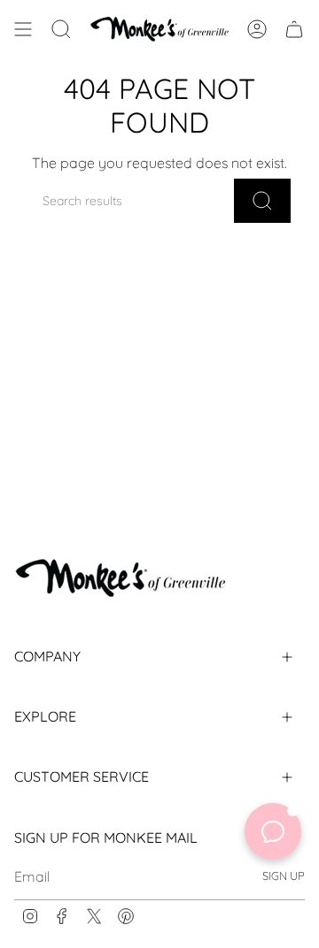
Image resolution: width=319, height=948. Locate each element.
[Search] (262, 201)
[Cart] (294, 29)
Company (47, 656)
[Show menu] (23, 29)
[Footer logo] (120, 577)
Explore (45, 716)
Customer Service (81, 776)
